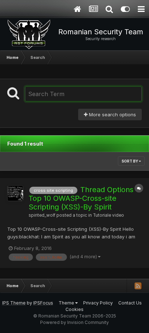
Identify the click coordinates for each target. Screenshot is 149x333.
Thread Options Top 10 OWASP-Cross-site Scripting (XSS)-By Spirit (81, 198)
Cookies (74, 309)
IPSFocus (43, 303)
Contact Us (130, 303)
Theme (67, 303)
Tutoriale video (108, 215)
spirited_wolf (42, 215)
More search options (112, 114)
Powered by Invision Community (74, 322)
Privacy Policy (98, 303)
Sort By (130, 161)
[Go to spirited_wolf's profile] (15, 193)
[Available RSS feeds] (138, 286)
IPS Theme (14, 303)
